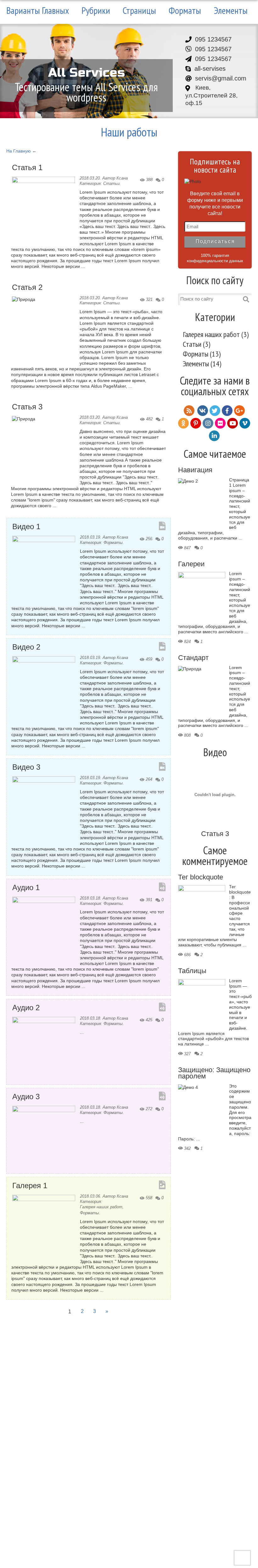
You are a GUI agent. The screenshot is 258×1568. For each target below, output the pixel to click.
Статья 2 (27, 287)
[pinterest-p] (195, 423)
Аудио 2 (26, 1008)
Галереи (191, 564)
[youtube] (232, 423)
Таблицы (192, 971)
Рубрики (95, 10)
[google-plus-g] (239, 410)
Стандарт (193, 658)
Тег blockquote (200, 877)
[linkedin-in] (214, 435)
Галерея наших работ (101, 1207)
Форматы (185, 10)
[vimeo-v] (244, 423)
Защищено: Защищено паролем (214, 1073)
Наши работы (129, 132)
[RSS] (189, 410)
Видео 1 (26, 527)
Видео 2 (26, 647)
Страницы (139, 10)
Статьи (111, 183)
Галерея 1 (29, 1186)
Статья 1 (27, 168)
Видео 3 (26, 767)
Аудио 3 (26, 1097)
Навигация (195, 470)
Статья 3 (27, 407)
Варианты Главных (37, 10)
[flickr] (220, 423)
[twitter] (215, 410)
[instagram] (208, 423)
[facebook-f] (227, 410)
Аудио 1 (26, 888)
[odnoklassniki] (183, 423)
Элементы (231, 10)
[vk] (202, 410)
